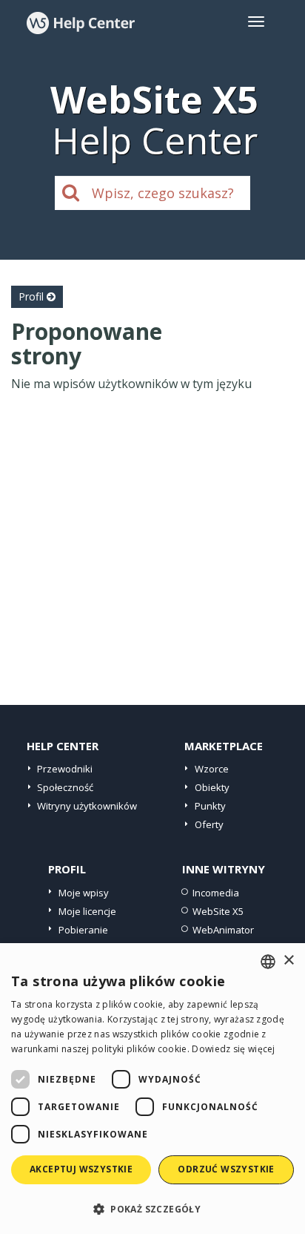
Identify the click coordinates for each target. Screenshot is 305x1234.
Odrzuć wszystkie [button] (226, 1169)
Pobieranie (83, 929)
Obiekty (212, 787)
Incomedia (215, 892)
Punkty (210, 806)
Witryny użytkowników (87, 806)
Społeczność (65, 787)
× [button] (288, 960)
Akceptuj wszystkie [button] (81, 1169)
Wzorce (212, 768)
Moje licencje (87, 911)
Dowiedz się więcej (233, 1049)
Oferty (209, 824)
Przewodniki (65, 768)
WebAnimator (223, 929)
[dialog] (152, 1088)
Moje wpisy (83, 892)
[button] (152, 1208)
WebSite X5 (218, 911)
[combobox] (268, 961)
